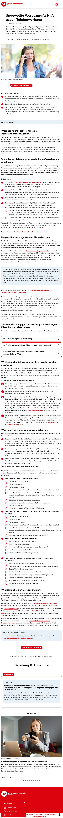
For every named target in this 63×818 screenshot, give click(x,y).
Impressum (39, 814)
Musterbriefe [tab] (8, 674)
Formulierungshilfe (36, 410)
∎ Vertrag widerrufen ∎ (40, 816)
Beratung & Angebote (20, 85)
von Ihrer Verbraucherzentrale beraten (32, 232)
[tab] (23, 780)
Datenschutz (29, 814)
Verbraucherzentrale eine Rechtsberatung (17, 638)
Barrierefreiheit (50, 814)
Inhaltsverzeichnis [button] (7, 122)
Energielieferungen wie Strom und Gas (28, 182)
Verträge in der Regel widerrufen (37, 251)
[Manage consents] (59, 814)
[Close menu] (24, 802)
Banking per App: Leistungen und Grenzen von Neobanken (24, 761)
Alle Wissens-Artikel (30, 647)
